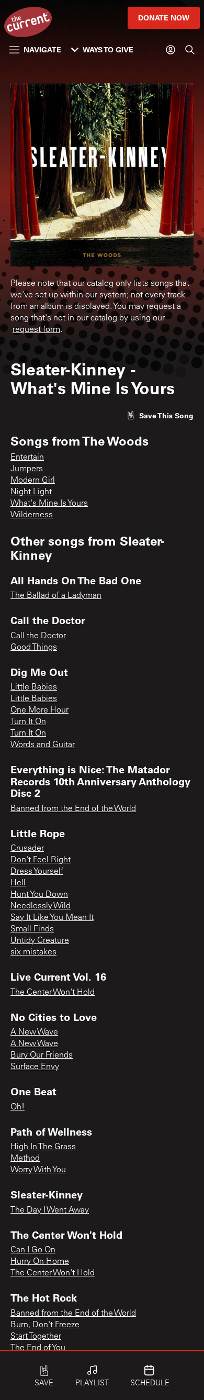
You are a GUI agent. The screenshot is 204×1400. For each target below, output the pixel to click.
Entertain (27, 457)
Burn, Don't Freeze (45, 1325)
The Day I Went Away (49, 1210)
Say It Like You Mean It (52, 918)
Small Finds (32, 929)
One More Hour (39, 710)
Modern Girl (32, 480)
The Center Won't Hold (52, 992)
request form (36, 330)
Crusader (27, 849)
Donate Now (163, 18)
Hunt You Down (39, 895)
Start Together (35, 1336)
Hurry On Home (39, 1262)
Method (25, 1158)
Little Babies (33, 687)
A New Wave (34, 1032)
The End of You (37, 1348)
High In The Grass (43, 1147)
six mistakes (33, 952)
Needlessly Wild (40, 906)
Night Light (31, 492)
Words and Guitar (42, 745)
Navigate (42, 49)
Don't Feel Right (40, 860)
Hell (18, 883)
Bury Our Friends (41, 1055)
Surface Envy (34, 1067)
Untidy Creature (39, 941)
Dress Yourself (36, 872)
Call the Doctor (38, 636)
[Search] (190, 49)
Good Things (33, 647)
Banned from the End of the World (73, 809)
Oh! (17, 1107)
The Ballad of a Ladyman (55, 596)
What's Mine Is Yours (49, 503)
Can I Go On (32, 1250)
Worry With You (38, 1170)
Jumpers (26, 469)
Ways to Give (108, 49)
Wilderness (31, 515)
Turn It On (28, 722)
